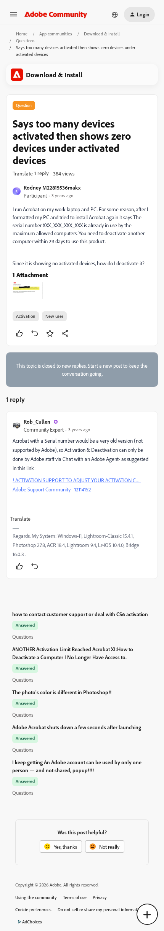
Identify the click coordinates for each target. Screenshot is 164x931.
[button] (13, 16)
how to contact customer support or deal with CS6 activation (80, 614)
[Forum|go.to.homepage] (55, 14)
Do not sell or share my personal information (100, 909)
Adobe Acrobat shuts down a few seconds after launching (76, 727)
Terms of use (75, 897)
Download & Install (102, 34)
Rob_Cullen (37, 421)
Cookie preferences (33, 909)
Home (21, 34)
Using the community (36, 897)
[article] (82, 495)
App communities (55, 34)
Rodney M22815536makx (52, 187)
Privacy (100, 897)
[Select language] (115, 14)
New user (54, 316)
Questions (25, 40)
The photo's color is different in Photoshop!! (61, 692)
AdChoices (32, 922)
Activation (25, 316)
